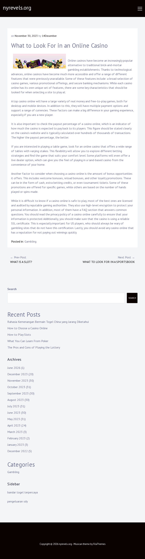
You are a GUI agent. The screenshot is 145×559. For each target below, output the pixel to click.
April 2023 (14, 425)
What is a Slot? (21, 259)
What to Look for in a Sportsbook (109, 259)
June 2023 (13, 412)
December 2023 (17, 374)
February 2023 (16, 438)
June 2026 (13, 368)
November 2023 (17, 380)
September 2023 (18, 393)
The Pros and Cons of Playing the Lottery (33, 347)
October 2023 (16, 387)
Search (12, 289)
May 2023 (13, 419)
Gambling (30, 241)
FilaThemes (99, 544)
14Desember (49, 36)
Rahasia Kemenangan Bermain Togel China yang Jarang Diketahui (48, 322)
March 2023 (15, 432)
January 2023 (15, 444)
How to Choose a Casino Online (27, 328)
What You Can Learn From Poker (27, 341)
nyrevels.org (17, 7)
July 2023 (13, 406)
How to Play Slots (19, 334)
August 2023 (15, 400)
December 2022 (17, 451)
